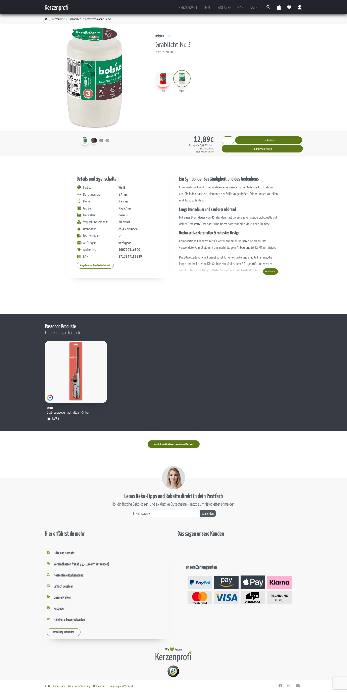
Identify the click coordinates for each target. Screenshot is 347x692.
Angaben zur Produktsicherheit (95, 265)
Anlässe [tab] (224, 8)
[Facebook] (280, 686)
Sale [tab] (253, 8)
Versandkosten (207, 151)
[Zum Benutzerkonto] (300, 7)
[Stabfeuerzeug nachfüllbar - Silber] (76, 372)
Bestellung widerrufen (63, 632)
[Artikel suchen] (268, 7)
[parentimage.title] (93, 140)
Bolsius (159, 36)
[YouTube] (298, 686)
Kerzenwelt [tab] (188, 8)
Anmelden (208, 513)
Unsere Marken (62, 597)
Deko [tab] (207, 8)
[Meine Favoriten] (289, 7)
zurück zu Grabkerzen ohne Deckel (173, 444)
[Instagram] (289, 686)
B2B (240, 8)
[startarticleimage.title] (84, 140)
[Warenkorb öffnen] (279, 7)
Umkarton (268, 140)
